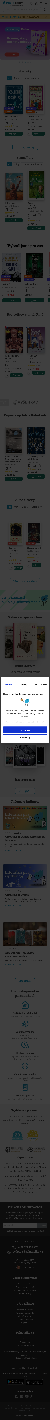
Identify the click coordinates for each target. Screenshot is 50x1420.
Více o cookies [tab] (40, 684)
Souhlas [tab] (9, 684)
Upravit (23, 738)
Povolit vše (25, 730)
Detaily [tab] (24, 684)
